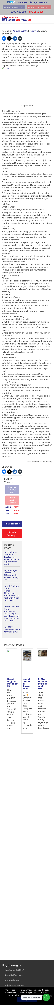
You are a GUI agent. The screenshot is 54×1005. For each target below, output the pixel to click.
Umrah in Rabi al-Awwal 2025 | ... (27, 684)
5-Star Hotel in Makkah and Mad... (42, 684)
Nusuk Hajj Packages (14, 975)
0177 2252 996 (36, 11)
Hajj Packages (12, 523)
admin (34, 30)
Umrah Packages (12, 534)
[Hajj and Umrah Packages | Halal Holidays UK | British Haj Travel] (16, 18)
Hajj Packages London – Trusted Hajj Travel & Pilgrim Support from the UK (11, 558)
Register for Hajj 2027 (14, 7)
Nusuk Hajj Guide (12, 980)
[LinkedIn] (14, 38)
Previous (2, 692)
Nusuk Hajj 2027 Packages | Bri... (12, 682)
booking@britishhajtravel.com (32, 2)
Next (52, 692)
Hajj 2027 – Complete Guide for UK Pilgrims (12, 629)
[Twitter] (9, 38)
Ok (27, 1000)
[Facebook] (4, 38)
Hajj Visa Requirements (15, 985)
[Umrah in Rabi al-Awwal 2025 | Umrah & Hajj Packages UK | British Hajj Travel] (27, 663)
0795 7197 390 (18, 11)
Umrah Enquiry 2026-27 (39, 7)
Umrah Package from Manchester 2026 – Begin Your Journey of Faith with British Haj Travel (11, 593)
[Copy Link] (20, 38)
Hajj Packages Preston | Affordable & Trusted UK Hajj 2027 (11, 575)
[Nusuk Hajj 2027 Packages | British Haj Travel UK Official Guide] (11, 663)
